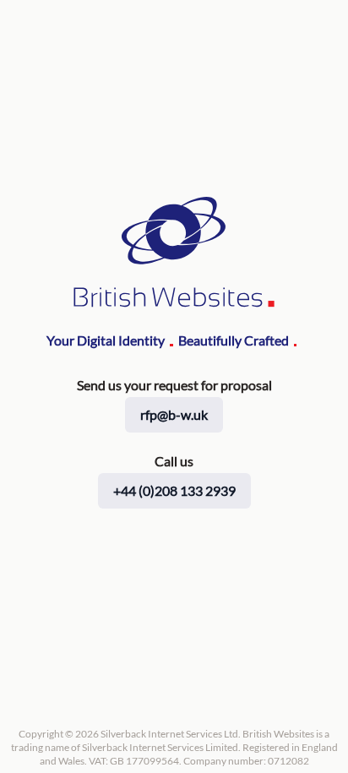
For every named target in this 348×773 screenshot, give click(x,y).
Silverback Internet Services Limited (160, 747)
